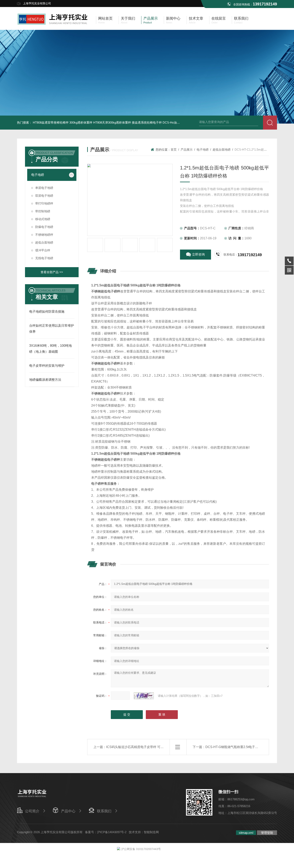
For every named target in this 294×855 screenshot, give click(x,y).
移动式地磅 (42, 219)
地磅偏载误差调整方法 (45, 379)
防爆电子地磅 (44, 227)
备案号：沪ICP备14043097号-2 (105, 832)
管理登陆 (267, 832)
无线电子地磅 (44, 258)
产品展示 (187, 149)
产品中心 (68, 811)
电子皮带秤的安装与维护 (46, 365)
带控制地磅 (42, 211)
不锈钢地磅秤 (44, 234)
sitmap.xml (246, 832)
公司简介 (32, 811)
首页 (174, 149)
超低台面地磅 (44, 242)
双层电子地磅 (44, 195)
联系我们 (104, 811)
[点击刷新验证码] (144, 695)
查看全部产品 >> (52, 272)
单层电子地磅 (44, 187)
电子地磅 (37, 174)
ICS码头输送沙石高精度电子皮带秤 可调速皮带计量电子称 (147, 747)
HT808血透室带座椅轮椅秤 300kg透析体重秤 (62, 122)
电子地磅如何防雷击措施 (46, 311)
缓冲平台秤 (42, 250)
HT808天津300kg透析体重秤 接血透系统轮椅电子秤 (127, 122)
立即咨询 (198, 254)
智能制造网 (151, 832)
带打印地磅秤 (44, 203)
